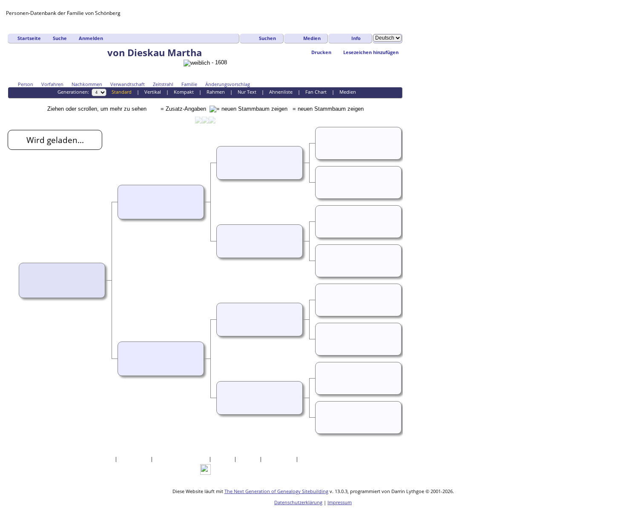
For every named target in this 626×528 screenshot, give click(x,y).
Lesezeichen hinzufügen (371, 52)
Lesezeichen (279, 458)
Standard (122, 92)
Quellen (223, 458)
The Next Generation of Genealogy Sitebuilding (276, 491)
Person (25, 84)
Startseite (29, 38)
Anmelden (91, 38)
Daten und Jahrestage (181, 458)
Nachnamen (134, 458)
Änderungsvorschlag (227, 84)
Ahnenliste (281, 92)
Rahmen (216, 92)
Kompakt (184, 92)
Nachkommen (87, 84)
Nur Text (247, 92)
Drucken (321, 52)
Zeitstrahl (163, 84)
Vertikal (152, 92)
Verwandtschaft (127, 84)
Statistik (248, 458)
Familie (189, 84)
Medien (312, 38)
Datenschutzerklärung (298, 502)
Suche (60, 38)
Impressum (339, 502)
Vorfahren (52, 84)
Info (356, 38)
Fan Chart (316, 92)
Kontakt (310, 458)
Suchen (267, 38)
